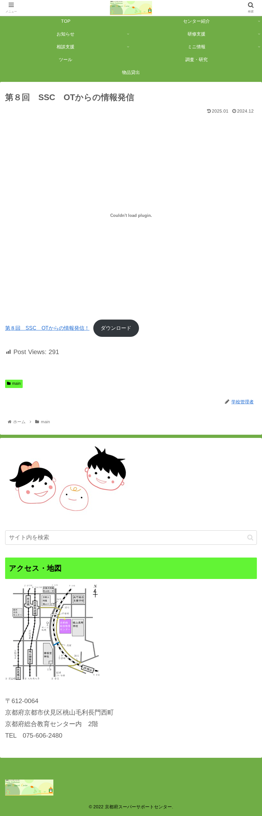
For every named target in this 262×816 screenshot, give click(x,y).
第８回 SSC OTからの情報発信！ (47, 328)
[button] (250, 537)
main (16, 383)
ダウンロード (116, 328)
